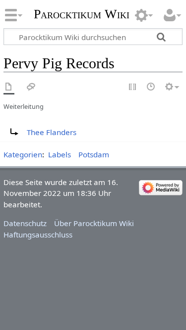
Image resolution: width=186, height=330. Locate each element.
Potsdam (93, 154)
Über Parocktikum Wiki (94, 223)
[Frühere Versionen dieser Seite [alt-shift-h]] (151, 87)
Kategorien (22, 154)
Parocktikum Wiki (81, 13)
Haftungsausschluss (37, 234)
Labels (59, 154)
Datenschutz (25, 223)
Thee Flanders (51, 132)
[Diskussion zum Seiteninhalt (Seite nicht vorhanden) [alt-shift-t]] (31, 87)
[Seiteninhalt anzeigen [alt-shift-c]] (8, 87)
